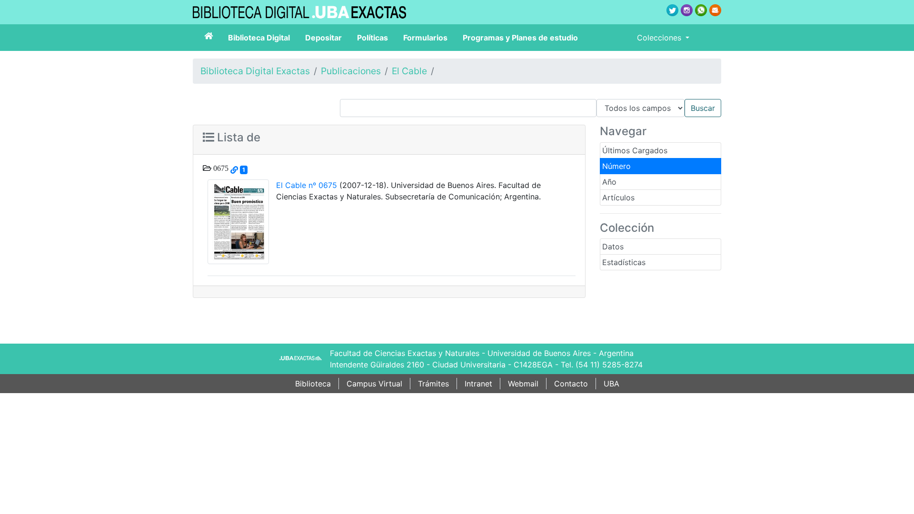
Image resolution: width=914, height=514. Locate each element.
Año (609, 182)
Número (616, 166)
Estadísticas (624, 262)
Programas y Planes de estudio (520, 37)
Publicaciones (351, 71)
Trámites (433, 383)
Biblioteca (313, 383)
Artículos (618, 197)
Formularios (425, 37)
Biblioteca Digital (259, 37)
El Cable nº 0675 (306, 185)
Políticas (372, 37)
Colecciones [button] (660, 37)
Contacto (571, 383)
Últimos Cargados (634, 150)
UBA (611, 383)
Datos (613, 246)
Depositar (323, 37)
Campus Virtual (374, 383)
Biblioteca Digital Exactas (255, 71)
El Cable (409, 71)
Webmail (523, 383)
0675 (219, 168)
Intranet (478, 383)
